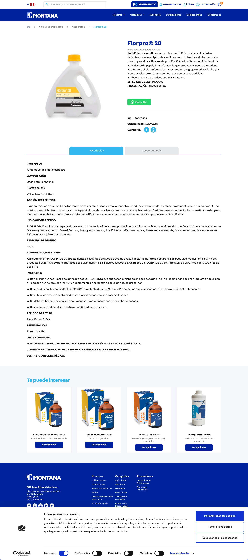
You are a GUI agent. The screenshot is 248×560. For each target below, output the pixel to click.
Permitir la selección (220, 526)
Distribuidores (173, 15)
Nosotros (97, 476)
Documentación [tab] (152, 150)
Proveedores (145, 476)
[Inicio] (28, 27)
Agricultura (120, 480)
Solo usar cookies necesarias (219, 537)
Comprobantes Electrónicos (144, 481)
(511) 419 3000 (38, 499)
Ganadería (120, 488)
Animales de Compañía (51, 27)
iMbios (95, 492)
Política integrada (100, 503)
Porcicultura (121, 492)
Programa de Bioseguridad (121, 504)
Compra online (194, 15)
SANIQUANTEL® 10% (199, 435)
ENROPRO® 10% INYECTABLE (49, 435)
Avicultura (120, 484)
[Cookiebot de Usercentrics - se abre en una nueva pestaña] (22, 553)
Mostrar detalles (180, 553)
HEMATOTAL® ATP (149, 435)
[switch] (97, 553)
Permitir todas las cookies (219, 515)
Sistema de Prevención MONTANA (102, 497)
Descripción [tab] (96, 150)
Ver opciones (49, 445)
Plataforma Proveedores (143, 488)
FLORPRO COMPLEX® (99, 435)
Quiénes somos (99, 480)
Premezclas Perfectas (102, 488)
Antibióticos (78, 27)
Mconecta (155, 15)
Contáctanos (214, 15)
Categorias (122, 476)
